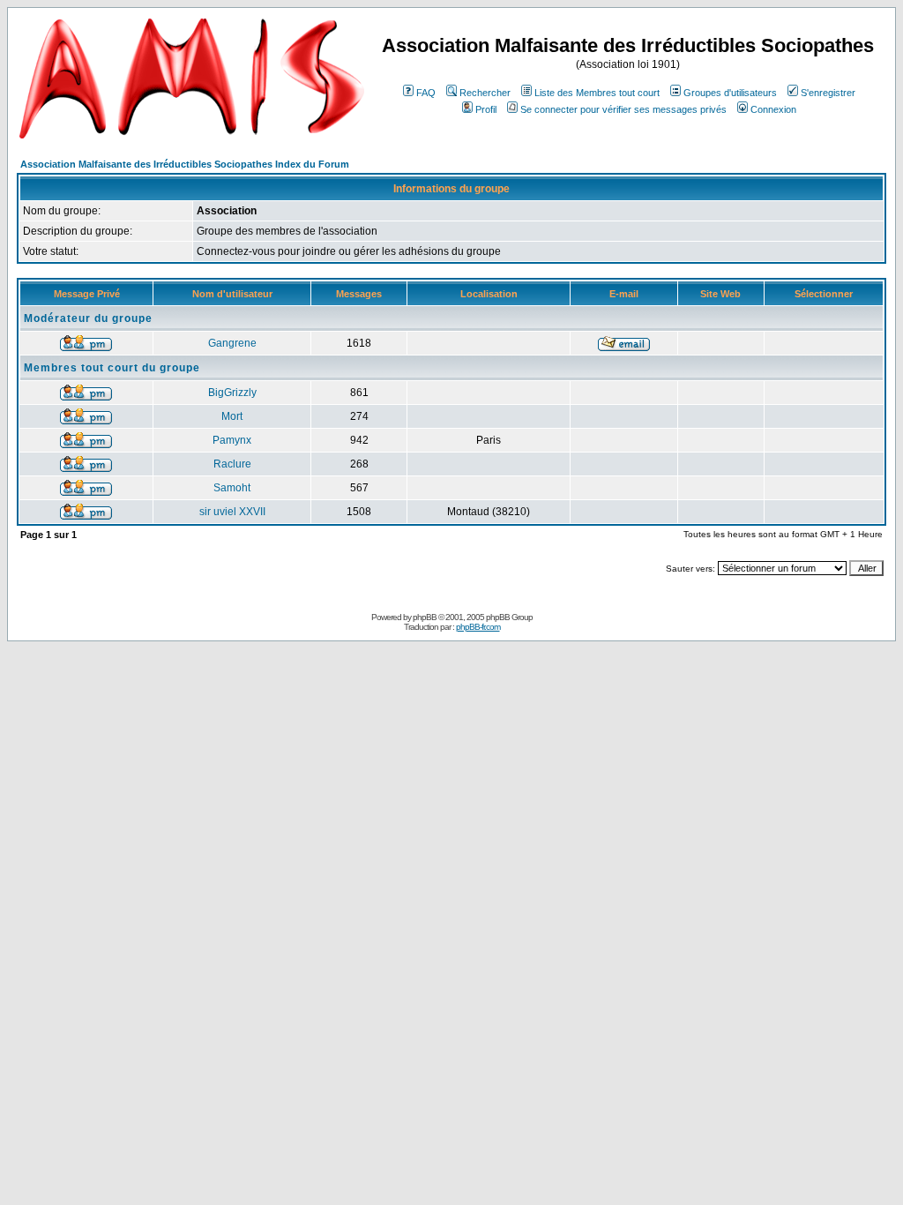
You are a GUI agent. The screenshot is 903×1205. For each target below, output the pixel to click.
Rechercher (485, 92)
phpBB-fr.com (478, 627)
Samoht (231, 488)
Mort (232, 416)
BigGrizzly (232, 392)
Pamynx (232, 440)
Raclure (232, 464)
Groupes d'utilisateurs (730, 92)
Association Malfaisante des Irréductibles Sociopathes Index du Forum (184, 164)
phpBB (425, 617)
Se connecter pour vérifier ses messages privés (623, 109)
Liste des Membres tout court (597, 92)
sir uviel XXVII (232, 511)
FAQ (426, 92)
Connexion (773, 109)
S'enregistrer (828, 92)
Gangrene (232, 343)
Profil (485, 109)
